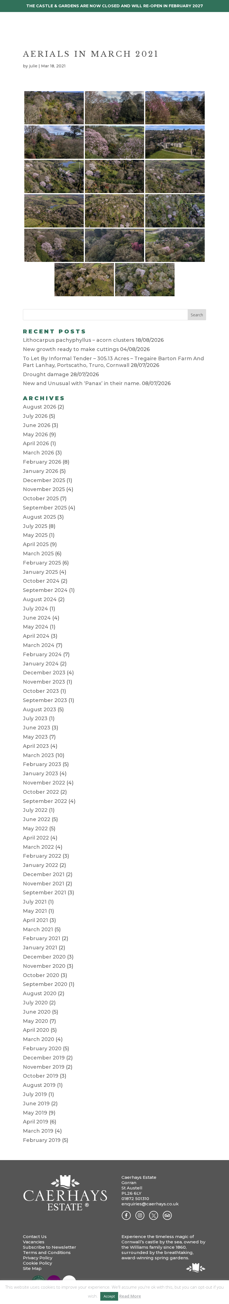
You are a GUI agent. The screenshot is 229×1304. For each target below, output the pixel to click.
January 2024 (41, 664)
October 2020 (41, 975)
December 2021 (44, 874)
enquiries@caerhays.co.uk (150, 1203)
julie (33, 65)
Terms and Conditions (47, 1252)
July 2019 (35, 1094)
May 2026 (35, 434)
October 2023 (41, 691)
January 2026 (40, 471)
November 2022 (44, 783)
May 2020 (35, 1021)
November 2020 (44, 966)
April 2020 (36, 1030)
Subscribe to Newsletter (49, 1247)
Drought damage (46, 374)
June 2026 (36, 425)
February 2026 (42, 462)
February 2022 (42, 856)
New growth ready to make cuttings (71, 349)
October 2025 (41, 498)
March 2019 (38, 1131)
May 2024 (35, 627)
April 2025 (36, 544)
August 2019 (39, 1085)
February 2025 (42, 563)
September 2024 (45, 590)
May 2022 (35, 829)
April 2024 (36, 636)
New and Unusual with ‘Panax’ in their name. (81, 383)
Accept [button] (109, 1296)
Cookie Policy (37, 1263)
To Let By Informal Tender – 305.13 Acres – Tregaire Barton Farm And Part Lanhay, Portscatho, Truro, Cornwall (113, 361)
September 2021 (44, 893)
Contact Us (35, 1236)
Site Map (32, 1268)
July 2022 (35, 810)
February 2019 (42, 1140)
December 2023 (44, 673)
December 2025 (44, 480)
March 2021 (38, 929)
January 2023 (40, 773)
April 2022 (36, 838)
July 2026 (35, 416)
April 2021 (35, 920)
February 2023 (42, 764)
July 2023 (35, 718)
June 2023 (36, 728)
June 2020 (37, 1012)
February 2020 (42, 1048)
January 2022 (40, 865)
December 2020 (44, 957)
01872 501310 (135, 1198)
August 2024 (40, 599)
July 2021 (35, 902)
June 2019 (36, 1104)
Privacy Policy (37, 1257)
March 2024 (38, 645)
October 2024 (41, 581)
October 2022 (41, 792)
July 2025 (35, 526)
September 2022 (45, 801)
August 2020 (39, 993)
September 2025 (45, 508)
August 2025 (39, 517)
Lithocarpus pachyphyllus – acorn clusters (78, 340)
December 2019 (44, 1058)
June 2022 (36, 819)
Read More (130, 1296)
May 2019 (35, 1113)
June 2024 (37, 618)
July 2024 (35, 609)
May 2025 (35, 535)
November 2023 (44, 682)
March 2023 (38, 755)
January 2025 (40, 572)
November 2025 (44, 489)
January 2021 (40, 948)
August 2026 (39, 407)
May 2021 (35, 911)
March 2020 (38, 1039)
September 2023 (45, 700)
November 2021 (43, 884)
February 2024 (42, 654)
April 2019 (35, 1122)
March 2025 (38, 554)
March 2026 (38, 453)
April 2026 (36, 443)
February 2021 (41, 938)
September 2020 (45, 984)
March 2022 (38, 847)
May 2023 (35, 737)
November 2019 (44, 1067)
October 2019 (40, 1076)
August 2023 (39, 709)
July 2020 (35, 1003)
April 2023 (36, 746)
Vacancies (33, 1241)
